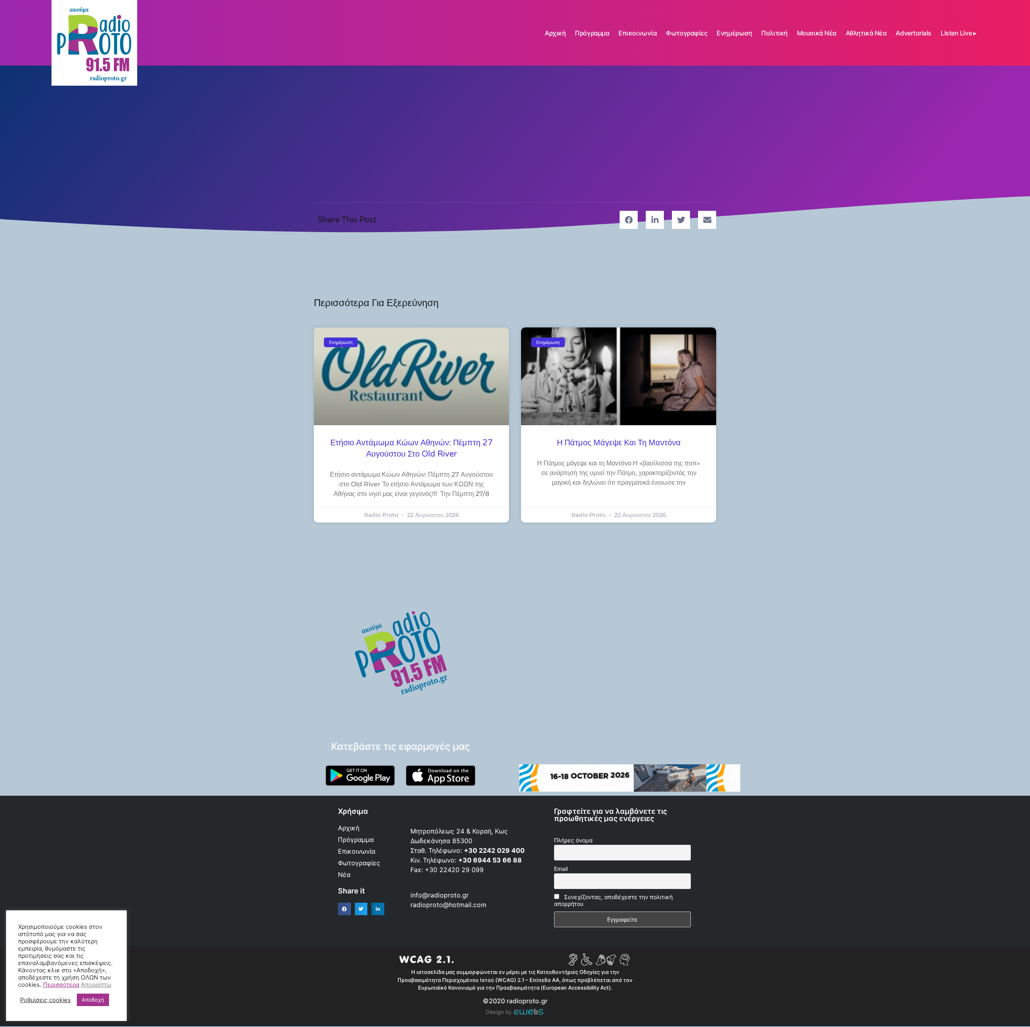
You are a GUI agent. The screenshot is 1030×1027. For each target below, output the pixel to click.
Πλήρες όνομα (573, 840)
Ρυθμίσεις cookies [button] (45, 1000)
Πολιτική (774, 33)
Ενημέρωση (734, 33)
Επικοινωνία (637, 33)
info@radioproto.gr (439, 895)
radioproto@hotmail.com (449, 905)
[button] (629, 220)
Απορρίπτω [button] (96, 984)
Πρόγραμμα (592, 33)
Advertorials (913, 33)
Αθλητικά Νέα (866, 33)
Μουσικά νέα (816, 33)
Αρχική (555, 33)
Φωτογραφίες (686, 33)
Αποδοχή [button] (93, 999)
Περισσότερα (61, 984)
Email (561, 868)
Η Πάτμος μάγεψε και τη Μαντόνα (619, 443)
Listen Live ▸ (958, 33)
